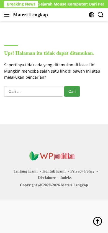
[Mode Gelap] (91, 14)
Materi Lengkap (30, 14)
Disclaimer (47, 178)
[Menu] (8, 14)
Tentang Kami (26, 171)
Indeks (65, 178)
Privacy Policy (82, 171)
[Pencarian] (100, 14)
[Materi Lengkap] (54, 155)
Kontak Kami (54, 171)
